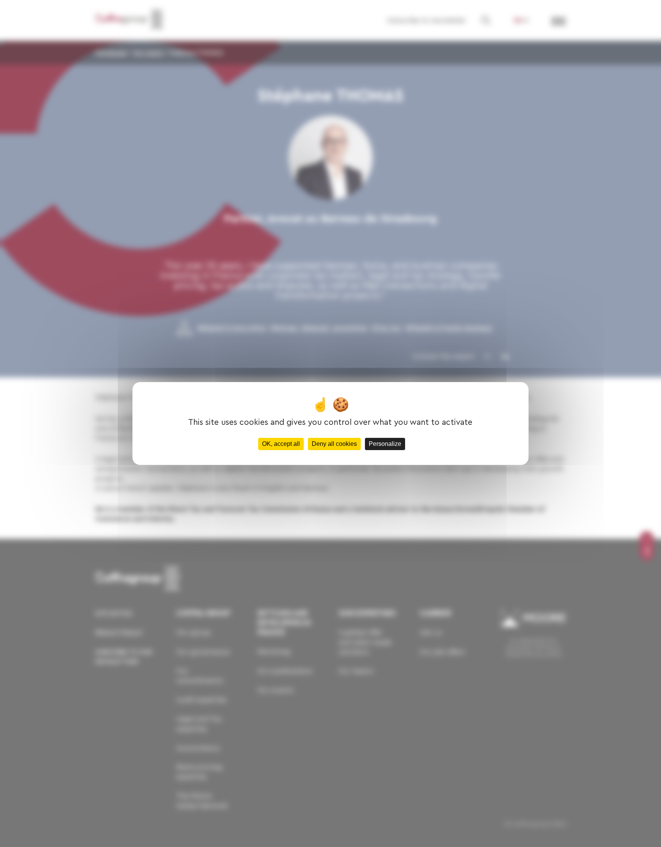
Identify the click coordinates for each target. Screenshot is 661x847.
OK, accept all (281, 444)
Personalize (385, 444)
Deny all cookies (334, 444)
